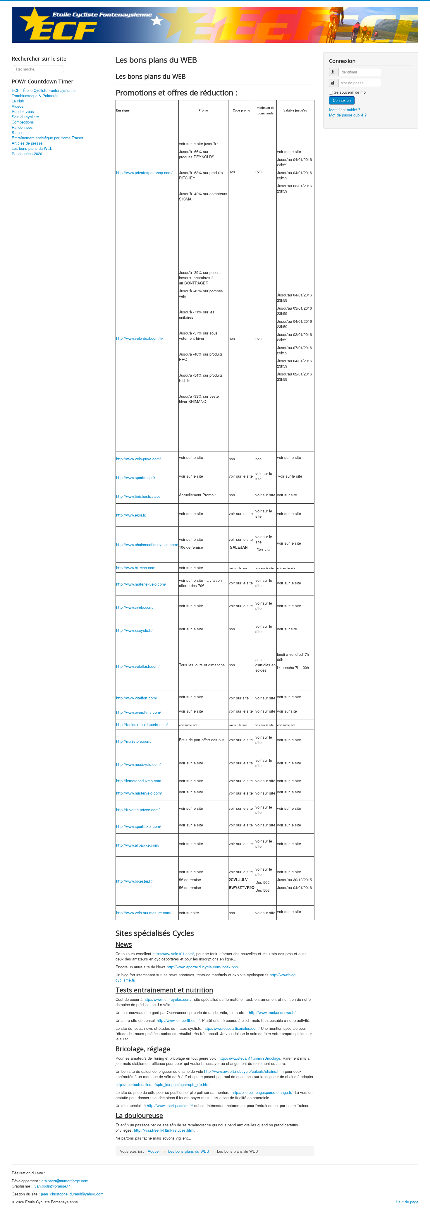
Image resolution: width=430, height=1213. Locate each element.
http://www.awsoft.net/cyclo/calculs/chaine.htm (244, 1071)
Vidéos (17, 106)
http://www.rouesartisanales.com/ (232, 1028)
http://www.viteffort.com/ (136, 698)
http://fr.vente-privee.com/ (138, 809)
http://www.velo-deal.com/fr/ (139, 338)
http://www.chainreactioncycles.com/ (147, 544)
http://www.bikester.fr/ (134, 881)
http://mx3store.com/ (134, 741)
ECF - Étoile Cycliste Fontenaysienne (43, 90)
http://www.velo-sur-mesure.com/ (143, 912)
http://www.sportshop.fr (135, 477)
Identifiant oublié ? (344, 109)
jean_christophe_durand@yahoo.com (72, 1194)
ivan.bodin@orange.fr (52, 1186)
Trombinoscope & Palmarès (35, 95)
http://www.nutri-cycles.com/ (168, 999)
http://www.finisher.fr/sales (138, 496)
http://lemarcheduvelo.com (138, 780)
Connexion (342, 100)
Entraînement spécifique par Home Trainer (47, 137)
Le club (18, 101)
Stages (18, 132)
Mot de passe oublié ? (348, 115)
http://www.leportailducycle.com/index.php (202, 967)
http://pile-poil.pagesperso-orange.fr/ (262, 1092)
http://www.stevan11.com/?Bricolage (249, 1058)
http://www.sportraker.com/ (138, 826)
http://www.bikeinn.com (135, 567)
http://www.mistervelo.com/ (139, 793)
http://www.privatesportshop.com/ (144, 172)
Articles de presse (27, 143)
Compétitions (23, 122)
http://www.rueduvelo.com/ (138, 764)
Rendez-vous (23, 111)
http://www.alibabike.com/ (137, 845)
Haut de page (407, 1202)
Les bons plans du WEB (32, 148)
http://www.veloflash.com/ (138, 666)
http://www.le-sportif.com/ (178, 1020)
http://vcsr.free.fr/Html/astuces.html (164, 1130)
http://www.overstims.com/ (138, 712)
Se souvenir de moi (350, 92)
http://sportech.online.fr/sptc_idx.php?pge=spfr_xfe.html (163, 1084)
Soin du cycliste (25, 116)
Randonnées (22, 127)
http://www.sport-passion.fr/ (170, 1105)
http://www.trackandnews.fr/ (272, 1012)
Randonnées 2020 (27, 153)
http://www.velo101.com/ (173, 953)
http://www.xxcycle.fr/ (134, 630)
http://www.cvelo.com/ (135, 607)
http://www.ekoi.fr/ (131, 515)
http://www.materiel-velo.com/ (141, 584)
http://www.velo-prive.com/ (138, 458)
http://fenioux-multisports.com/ (142, 724)
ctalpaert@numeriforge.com (65, 1180)
